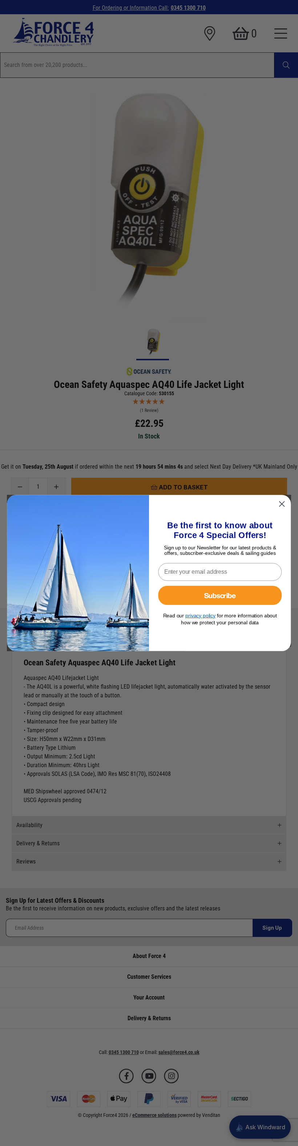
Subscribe (220, 595)
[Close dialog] (282, 504)
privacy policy (200, 615)
